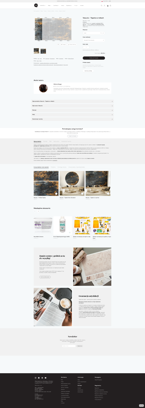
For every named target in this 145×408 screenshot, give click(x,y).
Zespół (79, 383)
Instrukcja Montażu (65, 395)
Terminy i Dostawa (64, 387)
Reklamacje (63, 399)
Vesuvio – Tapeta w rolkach (60, 11)
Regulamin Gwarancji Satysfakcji (101, 391)
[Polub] (58, 44)
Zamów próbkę (88, 70)
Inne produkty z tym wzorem (41, 167)
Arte (38, 58)
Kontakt (79, 388)
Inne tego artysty (62, 167)
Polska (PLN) (105, 1)
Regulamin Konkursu (99, 397)
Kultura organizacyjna (82, 381)
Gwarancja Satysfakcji (65, 391)
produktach (55, 160)
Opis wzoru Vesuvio (37, 105)
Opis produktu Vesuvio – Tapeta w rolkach (43, 101)
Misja (79, 379)
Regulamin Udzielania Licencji (101, 393)
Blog (62, 401)
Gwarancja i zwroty (37, 119)
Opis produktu (37, 141)
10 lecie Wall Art (98, 399)
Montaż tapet (80, 391)
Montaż (34, 110)
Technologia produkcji (65, 397)
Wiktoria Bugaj (71, 58)
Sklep (42, 11)
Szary (38, 60)
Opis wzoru (56, 141)
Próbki (62, 381)
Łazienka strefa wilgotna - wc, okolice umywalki (48, 63)
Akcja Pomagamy (98, 379)
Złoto (40, 60)
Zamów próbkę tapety (45, 277)
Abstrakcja (61, 58)
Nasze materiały (64, 385)
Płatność (63, 389)
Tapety (45, 11)
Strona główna (36, 11)
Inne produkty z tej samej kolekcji (76, 167)
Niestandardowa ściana (65, 383)
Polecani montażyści (65, 393)
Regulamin (97, 388)
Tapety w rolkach (51, 11)
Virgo (41, 58)
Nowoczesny (52, 58)
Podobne (53, 167)
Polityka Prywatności (99, 395)
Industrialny (47, 58)
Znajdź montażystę (72, 136)
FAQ (33, 114)
